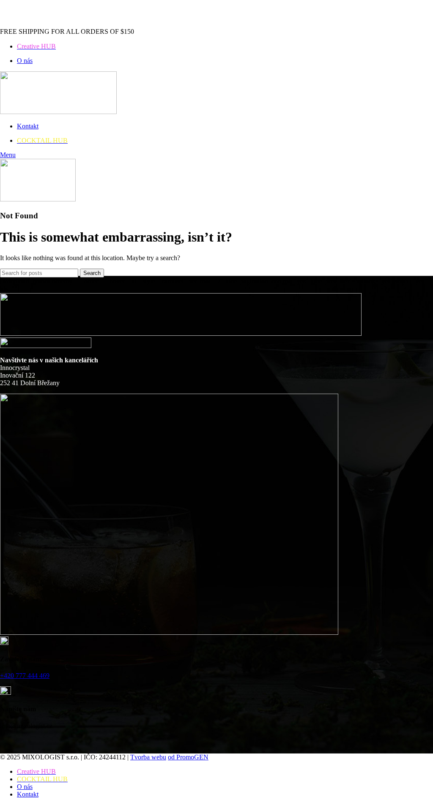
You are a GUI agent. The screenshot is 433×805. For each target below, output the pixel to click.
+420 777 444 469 (24, 675)
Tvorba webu (148, 757)
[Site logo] (58, 111)
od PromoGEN (188, 757)
